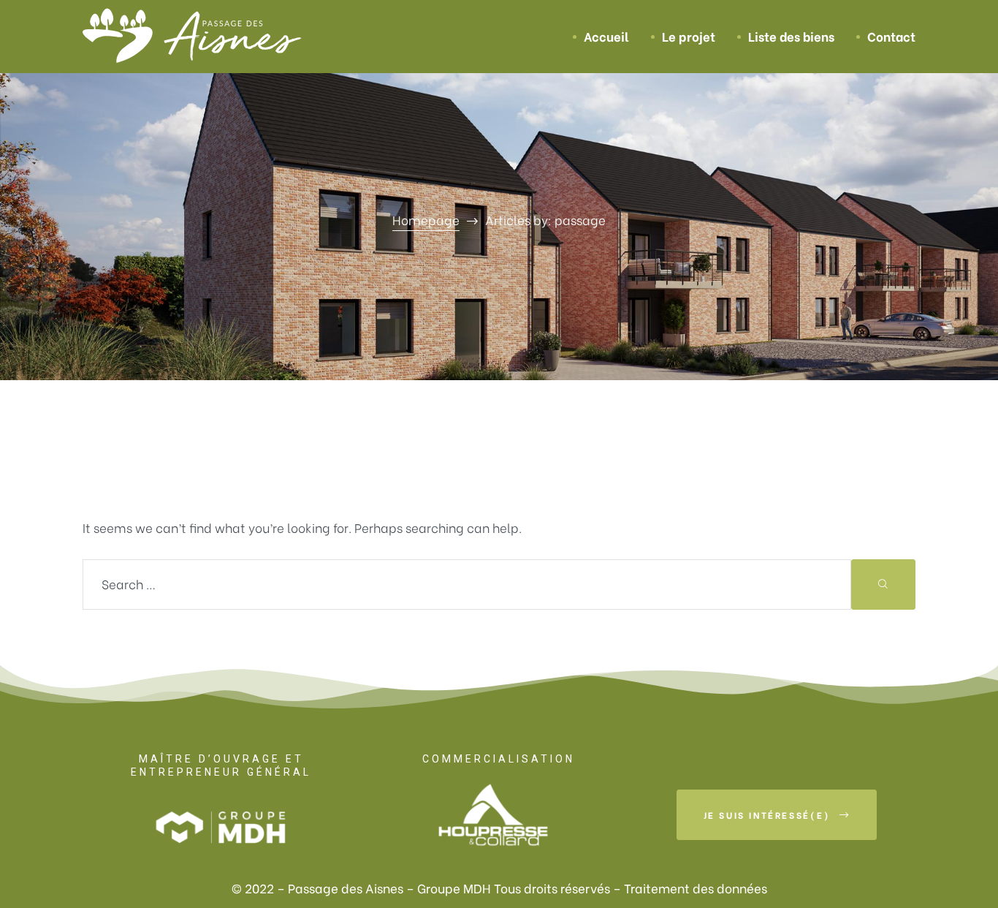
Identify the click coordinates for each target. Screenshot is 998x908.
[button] (777, 815)
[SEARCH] (883, 584)
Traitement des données (695, 888)
